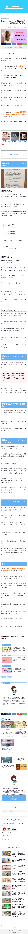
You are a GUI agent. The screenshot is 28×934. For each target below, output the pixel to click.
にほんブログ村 (6, 839)
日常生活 (3, 18)
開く (16, 154)
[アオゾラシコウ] (14, 10)
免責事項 (19, 930)
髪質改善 (9, 677)
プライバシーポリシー (11, 930)
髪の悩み (4, 677)
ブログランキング (6, 832)
